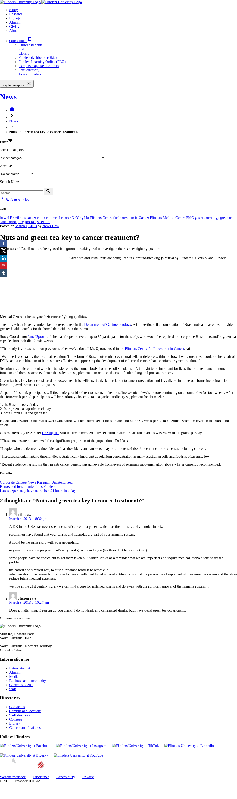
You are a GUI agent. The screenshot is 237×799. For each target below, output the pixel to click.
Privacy (88, 777)
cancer (31, 218)
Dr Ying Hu (80, 218)
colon (41, 218)
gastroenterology (207, 218)
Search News (9, 182)
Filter (4, 142)
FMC (190, 218)
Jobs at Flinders (30, 74)
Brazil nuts (18, 218)
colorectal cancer (58, 218)
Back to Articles (14, 200)
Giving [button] (14, 26)
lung (21, 222)
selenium (43, 222)
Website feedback (13, 777)
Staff (22, 49)
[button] (21, 41)
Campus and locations (25, 711)
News (8, 97)
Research (43, 482)
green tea (226, 218)
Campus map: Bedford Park (39, 66)
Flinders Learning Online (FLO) (42, 62)
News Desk (50, 226)
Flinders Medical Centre (167, 218)
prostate (30, 222)
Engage (21, 482)
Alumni (14, 672)
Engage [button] (14, 18)
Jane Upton (8, 222)
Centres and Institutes (25, 728)
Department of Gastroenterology (107, 324)
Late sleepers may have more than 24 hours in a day (38, 491)
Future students (20, 668)
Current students (30, 45)
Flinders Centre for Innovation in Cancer (119, 218)
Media (14, 676)
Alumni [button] (14, 22)
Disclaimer (41, 777)
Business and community (27, 681)
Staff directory (29, 70)
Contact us (17, 707)
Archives (6, 166)
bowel (4, 218)
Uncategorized (62, 482)
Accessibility (65, 777)
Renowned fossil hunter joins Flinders (27, 486)
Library (24, 53)
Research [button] (16, 14)
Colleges (15, 719)
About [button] (14, 31)
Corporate (7, 482)
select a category (12, 150)
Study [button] (13, 10)
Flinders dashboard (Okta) (38, 57)
